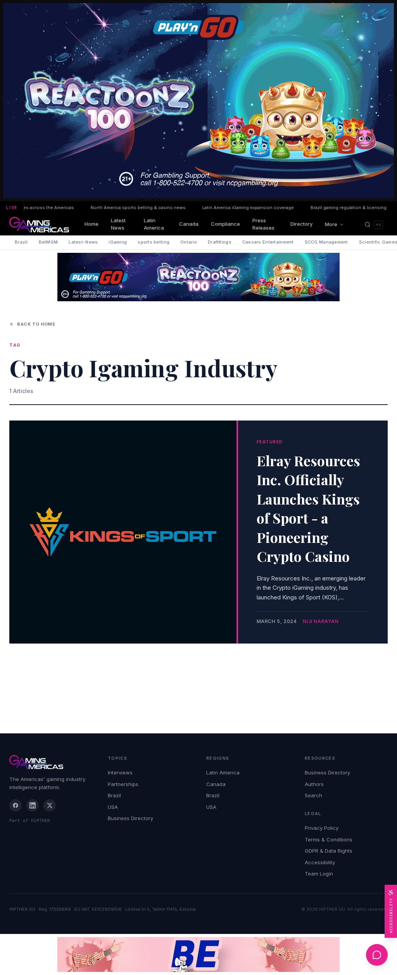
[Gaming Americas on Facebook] (15, 805)
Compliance (225, 224)
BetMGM (48, 242)
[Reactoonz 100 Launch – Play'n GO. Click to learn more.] (198, 100)
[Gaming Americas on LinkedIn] (32, 805)
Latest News (118, 224)
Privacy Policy (321, 828)
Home (91, 224)
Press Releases (263, 224)
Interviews (120, 772)
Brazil (21, 242)
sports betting (153, 242)
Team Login (319, 873)
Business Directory (130, 818)
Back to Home (36, 324)
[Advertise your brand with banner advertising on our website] (198, 954)
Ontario (188, 242)
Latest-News (83, 242)
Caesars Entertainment (268, 242)
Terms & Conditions (328, 839)
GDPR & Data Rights (328, 851)
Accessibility (320, 862)
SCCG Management (326, 242)
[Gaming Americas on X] (49, 805)
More (331, 224)
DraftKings (219, 242)
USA (113, 807)
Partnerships (123, 784)
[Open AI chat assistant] (377, 955)
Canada (188, 224)
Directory (301, 224)
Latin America (154, 224)
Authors (314, 784)
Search (313, 795)
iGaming (118, 242)
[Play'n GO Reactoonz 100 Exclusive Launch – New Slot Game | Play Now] (198, 277)
